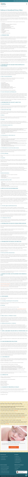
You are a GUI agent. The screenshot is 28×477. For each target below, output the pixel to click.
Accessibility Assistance (16, 476)
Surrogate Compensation (18, 459)
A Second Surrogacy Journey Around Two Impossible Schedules (12, 413)
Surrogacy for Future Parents (4, 456)
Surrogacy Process (17, 456)
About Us (16, 471)
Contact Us (16, 469)
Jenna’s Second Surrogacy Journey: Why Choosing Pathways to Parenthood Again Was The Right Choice (12, 407)
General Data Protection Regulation (5, 283)
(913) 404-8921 (25, 1)
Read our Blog (16, 468)
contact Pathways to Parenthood (21, 308)
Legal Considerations (3, 459)
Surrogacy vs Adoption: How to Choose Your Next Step (10, 420)
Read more (16, 410)
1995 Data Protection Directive (4, 285)
